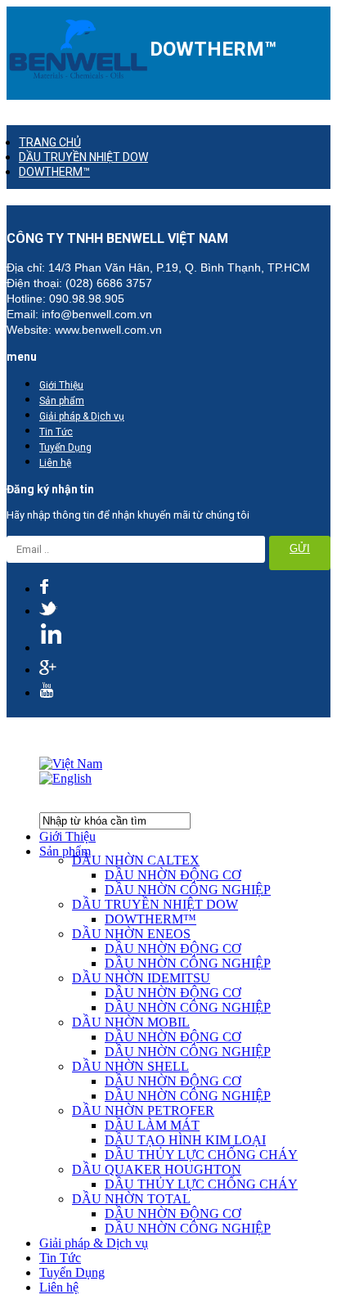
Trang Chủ (50, 142)
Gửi (300, 548)
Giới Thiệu (61, 385)
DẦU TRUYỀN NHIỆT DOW (83, 157)
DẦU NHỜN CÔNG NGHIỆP (188, 890)
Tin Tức (56, 432)
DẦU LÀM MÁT (152, 1125)
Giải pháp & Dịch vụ (81, 416)
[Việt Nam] (70, 764)
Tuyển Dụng (65, 447)
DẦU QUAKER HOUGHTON (156, 1169)
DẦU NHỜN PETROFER (143, 1110)
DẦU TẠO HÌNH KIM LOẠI (185, 1140)
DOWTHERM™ (54, 171)
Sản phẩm (61, 401)
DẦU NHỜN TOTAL (131, 1199)
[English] (65, 778)
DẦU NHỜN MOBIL (131, 1022)
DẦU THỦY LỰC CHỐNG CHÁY (201, 1155)
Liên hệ (55, 463)
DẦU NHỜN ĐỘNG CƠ (173, 875)
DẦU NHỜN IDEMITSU (141, 978)
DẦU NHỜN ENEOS (131, 934)
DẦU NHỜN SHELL (130, 1066)
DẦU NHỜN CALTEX (136, 860)
